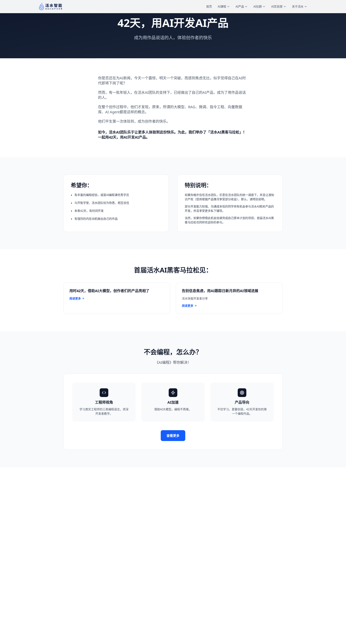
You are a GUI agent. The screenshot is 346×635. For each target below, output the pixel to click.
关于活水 (297, 6)
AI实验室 (277, 6)
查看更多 (173, 435)
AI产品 (240, 6)
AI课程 (222, 6)
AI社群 (257, 6)
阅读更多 (75, 298)
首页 (209, 6)
